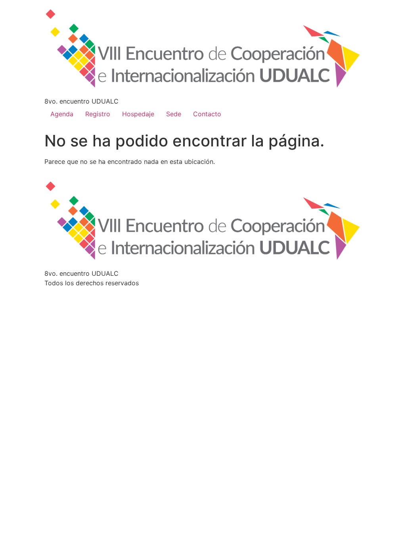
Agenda (61, 114)
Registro (97, 114)
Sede (173, 114)
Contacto (207, 114)
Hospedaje (138, 114)
